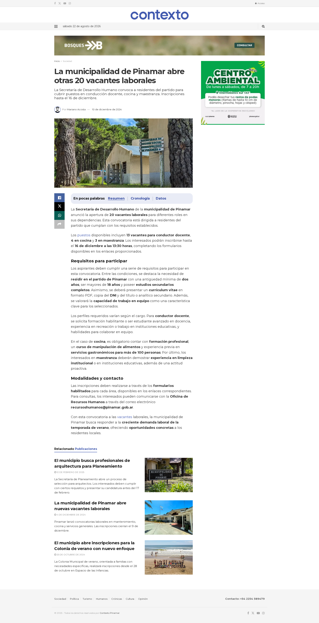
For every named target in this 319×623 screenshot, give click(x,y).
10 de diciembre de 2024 (107, 109)
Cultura (130, 598)
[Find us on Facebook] (55, 3)
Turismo (87, 598)
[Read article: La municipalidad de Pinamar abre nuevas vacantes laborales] (169, 517)
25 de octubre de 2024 (70, 554)
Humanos (101, 598)
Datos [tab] (161, 198)
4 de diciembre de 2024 (71, 514)
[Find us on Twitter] (59, 3)
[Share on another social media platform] (59, 224)
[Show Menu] (56, 26)
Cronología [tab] (140, 198)
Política (74, 598)
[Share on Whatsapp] (59, 215)
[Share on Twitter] (59, 206)
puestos (83, 235)
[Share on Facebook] (59, 197)
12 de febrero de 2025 (70, 472)
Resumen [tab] (116, 198)
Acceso (261, 3)
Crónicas (116, 598)
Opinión (143, 598)
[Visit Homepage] (159, 14)
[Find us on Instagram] (70, 3)
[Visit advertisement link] (159, 48)
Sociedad (67, 61)
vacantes (124, 417)
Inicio (57, 61)
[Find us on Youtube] (65, 3)
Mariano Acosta (76, 109)
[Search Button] (263, 26)
